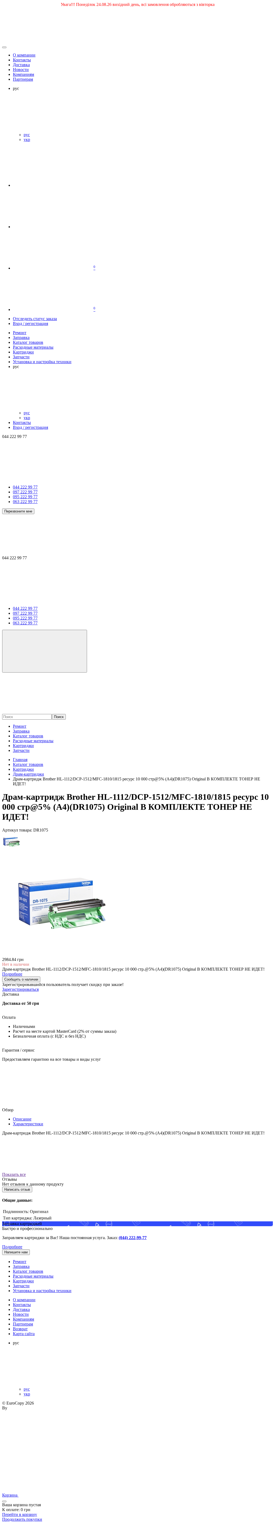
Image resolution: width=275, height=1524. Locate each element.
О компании (24, 55)
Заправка (21, 731)
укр (27, 139)
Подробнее (12, 1246)
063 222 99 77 (25, 501)
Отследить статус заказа (35, 318)
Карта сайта (24, 1333)
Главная (20, 759)
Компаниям (23, 74)
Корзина (10, 1495)
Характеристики (28, 1124)
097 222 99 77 (25, 492)
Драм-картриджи (28, 774)
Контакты (22, 60)
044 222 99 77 (25, 487)
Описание (22, 1119)
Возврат (20, 1329)
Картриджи (23, 745)
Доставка (21, 64)
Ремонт (19, 726)
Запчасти (21, 750)
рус (27, 134)
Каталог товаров (28, 736)
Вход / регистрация (30, 323)
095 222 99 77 (25, 496)
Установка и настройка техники (42, 1290)
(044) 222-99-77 (133, 1237)
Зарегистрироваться (20, 989)
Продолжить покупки (22, 1519)
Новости (21, 69)
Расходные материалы (33, 740)
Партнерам (23, 79)
